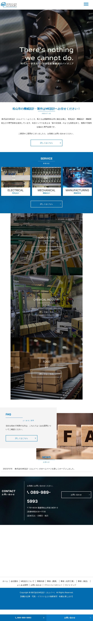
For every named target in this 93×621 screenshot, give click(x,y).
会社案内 (14, 581)
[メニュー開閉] (86, 4)
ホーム (5, 581)
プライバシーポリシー (53, 585)
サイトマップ (70, 585)
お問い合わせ (69, 617)
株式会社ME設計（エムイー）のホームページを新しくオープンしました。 (45, 469)
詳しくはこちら (46, 143)
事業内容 (40, 581)
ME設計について (27, 581)
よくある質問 (22, 585)
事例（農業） (52, 581)
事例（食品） (83, 581)
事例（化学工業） (68, 581)
